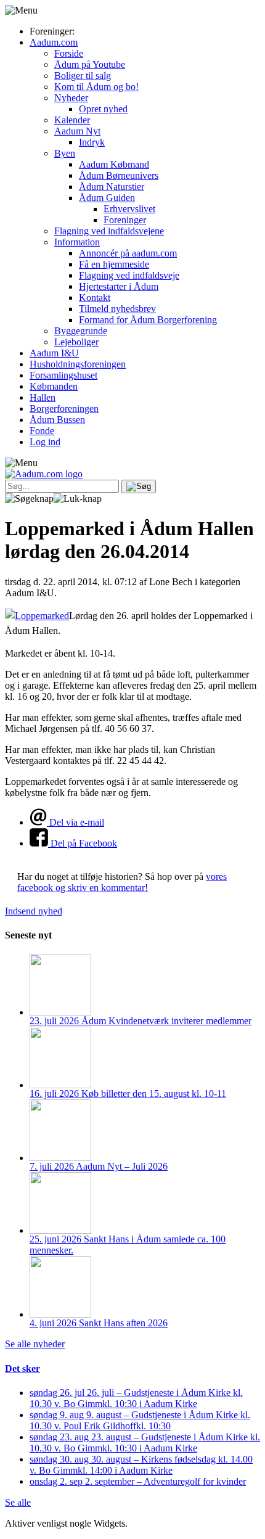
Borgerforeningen (64, 408)
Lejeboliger (76, 342)
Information (77, 242)
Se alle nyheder (35, 1344)
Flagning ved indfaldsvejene (109, 231)
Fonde (42, 430)
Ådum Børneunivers (118, 175)
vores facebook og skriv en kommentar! (122, 882)
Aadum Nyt (77, 131)
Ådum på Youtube (89, 64)
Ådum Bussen (57, 419)
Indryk (92, 142)
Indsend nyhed (33, 911)
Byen (64, 153)
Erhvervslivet (129, 208)
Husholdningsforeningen (78, 364)
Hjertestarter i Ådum (118, 286)
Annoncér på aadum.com (128, 253)
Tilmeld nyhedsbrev (117, 308)
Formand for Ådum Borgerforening (148, 319)
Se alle (18, 1502)
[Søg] (138, 486)
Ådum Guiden (107, 197)
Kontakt (94, 297)
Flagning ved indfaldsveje (129, 275)
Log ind (45, 442)
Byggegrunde (80, 331)
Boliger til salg (82, 75)
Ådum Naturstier (111, 186)
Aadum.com (54, 42)
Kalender (72, 120)
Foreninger (125, 220)
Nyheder (71, 97)
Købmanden (54, 386)
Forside (68, 53)
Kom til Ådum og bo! (96, 86)
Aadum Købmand (114, 164)
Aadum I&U (54, 353)
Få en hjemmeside (114, 264)
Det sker (22, 1368)
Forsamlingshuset (63, 375)
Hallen (42, 397)
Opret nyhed (103, 109)
